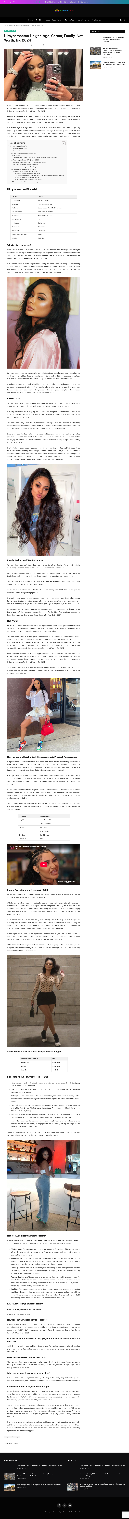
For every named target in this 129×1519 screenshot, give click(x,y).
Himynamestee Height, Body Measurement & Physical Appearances (35, 157)
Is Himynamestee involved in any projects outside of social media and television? (41, 175)
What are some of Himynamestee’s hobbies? (30, 179)
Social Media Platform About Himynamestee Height (29, 162)
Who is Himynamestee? (20, 148)
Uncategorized (10, 30)
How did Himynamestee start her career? (29, 173)
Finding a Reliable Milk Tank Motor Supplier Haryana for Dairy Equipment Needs (95, 2)
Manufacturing (83, 20)
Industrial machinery (53, 20)
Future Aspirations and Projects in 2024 (26, 160)
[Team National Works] (64, 10)
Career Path (17, 151)
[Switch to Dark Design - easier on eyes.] (124, 20)
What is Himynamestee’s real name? (27, 171)
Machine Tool (69, 20)
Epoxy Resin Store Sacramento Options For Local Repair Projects (113, 39)
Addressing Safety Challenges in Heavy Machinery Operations (114, 63)
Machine (39, 20)
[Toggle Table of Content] (63, 143)
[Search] (121, 20)
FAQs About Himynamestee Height (25, 169)
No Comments (37, 45)
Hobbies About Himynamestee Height (25, 167)
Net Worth (16, 155)
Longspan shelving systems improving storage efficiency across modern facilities (102, 1485)
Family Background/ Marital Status (24, 153)
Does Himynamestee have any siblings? (28, 177)
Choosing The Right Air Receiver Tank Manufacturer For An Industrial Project (100, 1475)
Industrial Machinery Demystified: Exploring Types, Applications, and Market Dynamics (113, 52)
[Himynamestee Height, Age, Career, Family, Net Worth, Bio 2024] (43, 75)
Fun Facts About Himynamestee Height (25, 164)
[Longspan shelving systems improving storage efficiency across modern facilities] (72, 1487)
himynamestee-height (12, 1437)
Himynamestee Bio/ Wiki (18, 146)
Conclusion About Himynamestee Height (26, 182)
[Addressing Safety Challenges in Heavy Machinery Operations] (95, 65)
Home (30, 20)
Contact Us (96, 20)
